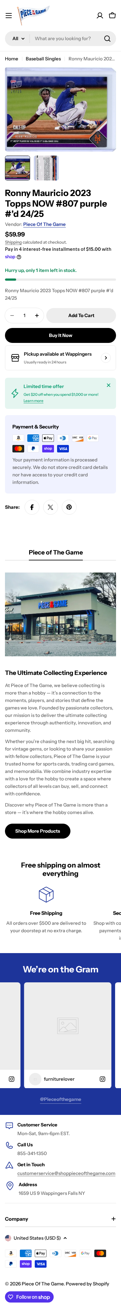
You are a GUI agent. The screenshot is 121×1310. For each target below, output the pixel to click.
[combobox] (60, 38)
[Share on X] (50, 507)
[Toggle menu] (8, 15)
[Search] (107, 38)
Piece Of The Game (44, 224)
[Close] (108, 385)
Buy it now (60, 335)
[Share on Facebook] (32, 507)
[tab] (56, 554)
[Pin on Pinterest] (69, 507)
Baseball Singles (43, 59)
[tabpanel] (60, 703)
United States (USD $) (37, 1238)
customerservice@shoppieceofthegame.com (66, 1173)
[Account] (100, 15)
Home (11, 59)
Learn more (33, 400)
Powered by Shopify (87, 1284)
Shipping (13, 242)
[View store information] (106, 358)
